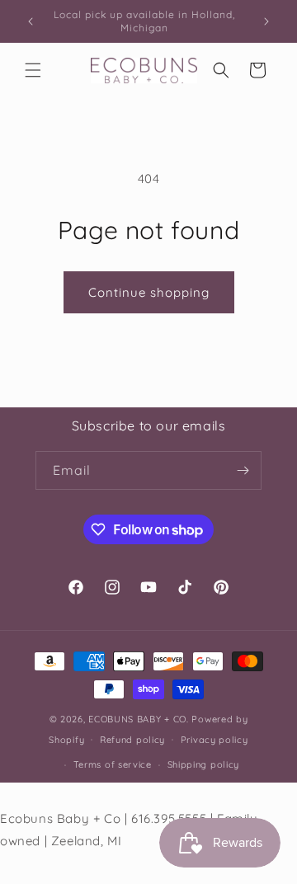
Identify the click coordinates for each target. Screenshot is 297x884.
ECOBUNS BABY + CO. (138, 719)
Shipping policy (203, 764)
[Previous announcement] (30, 21)
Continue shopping (149, 292)
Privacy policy (214, 739)
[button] (33, 70)
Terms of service (112, 764)
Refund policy (132, 739)
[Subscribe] (242, 470)
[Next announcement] (266, 21)
